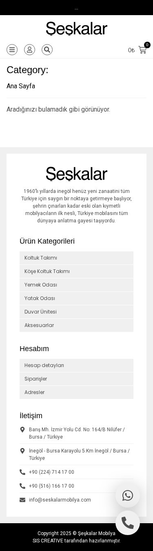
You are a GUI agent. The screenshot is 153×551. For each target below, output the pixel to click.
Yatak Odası (39, 298)
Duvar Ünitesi (40, 311)
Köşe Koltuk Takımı (47, 271)
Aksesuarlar (39, 325)
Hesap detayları (44, 365)
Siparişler (35, 378)
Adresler (34, 392)
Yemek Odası (40, 284)
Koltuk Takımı (40, 257)
